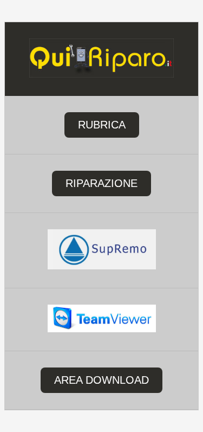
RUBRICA (102, 125)
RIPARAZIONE (101, 183)
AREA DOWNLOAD (101, 380)
